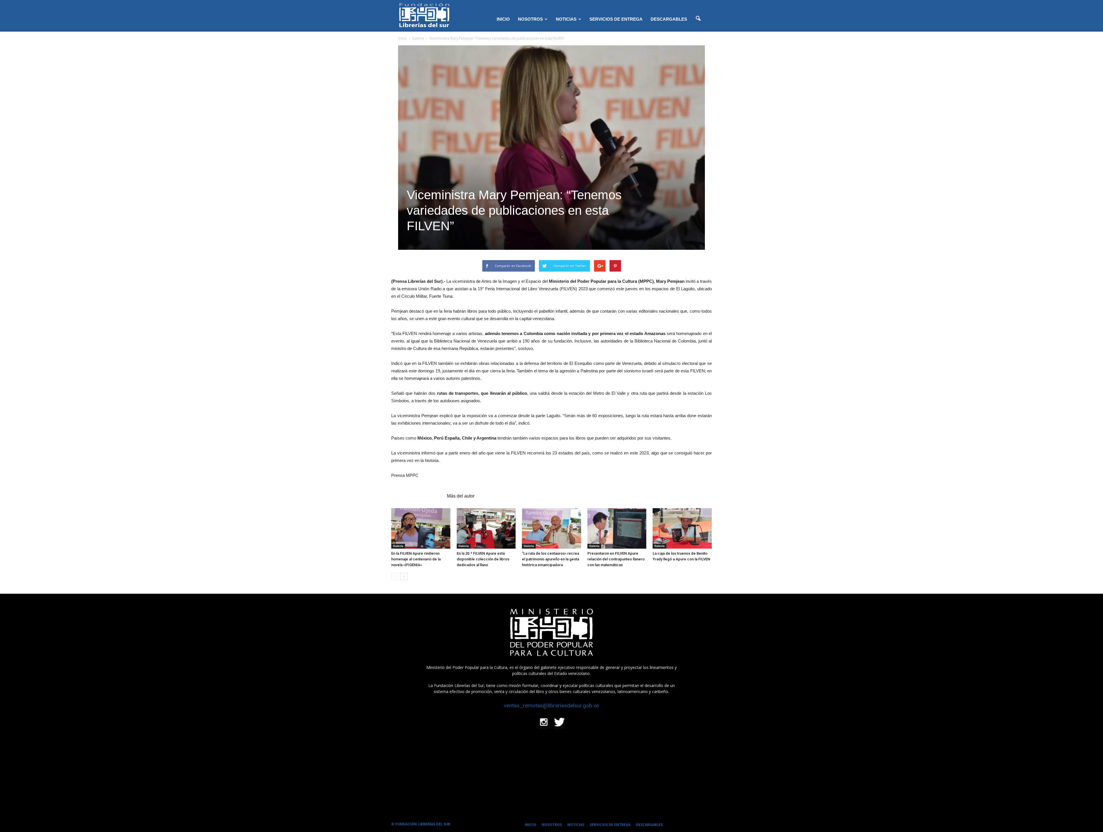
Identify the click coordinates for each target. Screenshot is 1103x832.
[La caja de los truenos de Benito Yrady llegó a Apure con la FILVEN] (682, 528)
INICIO (503, 19)
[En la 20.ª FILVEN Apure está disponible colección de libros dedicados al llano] (486, 528)
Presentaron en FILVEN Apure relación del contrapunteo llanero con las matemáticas (616, 559)
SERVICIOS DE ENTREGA (616, 19)
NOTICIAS (566, 19)
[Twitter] (559, 723)
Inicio (402, 38)
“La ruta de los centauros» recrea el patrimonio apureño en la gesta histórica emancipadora (550, 559)
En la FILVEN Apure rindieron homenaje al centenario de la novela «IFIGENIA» (416, 559)
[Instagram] (543, 723)
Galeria (398, 545)
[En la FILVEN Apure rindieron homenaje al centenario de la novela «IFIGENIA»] (420, 528)
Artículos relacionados (417, 496)
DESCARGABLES (669, 19)
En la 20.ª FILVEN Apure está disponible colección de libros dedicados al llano (483, 559)
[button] (698, 19)
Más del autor (461, 496)
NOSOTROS (530, 19)
